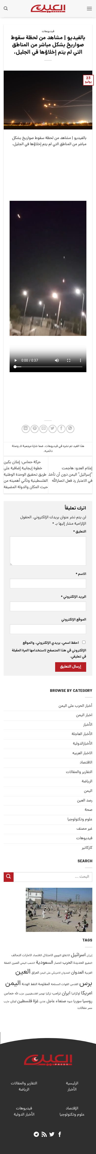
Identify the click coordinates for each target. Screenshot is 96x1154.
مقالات (82, 1008)
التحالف (16, 955)
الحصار (58, 963)
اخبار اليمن (84, 715)
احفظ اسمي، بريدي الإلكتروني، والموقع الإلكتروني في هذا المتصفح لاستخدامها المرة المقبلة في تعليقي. (49, 650)
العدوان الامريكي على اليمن (55, 973)
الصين (15, 963)
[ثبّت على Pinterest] (35, 429)
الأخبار (87, 725)
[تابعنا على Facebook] (59, 1135)
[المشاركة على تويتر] (52, 429)
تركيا (48, 993)
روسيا (87, 1001)
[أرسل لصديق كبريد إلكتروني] (43, 429)
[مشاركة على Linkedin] (26, 429)
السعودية (44, 962)
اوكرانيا (75, 993)
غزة (36, 1001)
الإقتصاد (72, 1109)
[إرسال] (9, 877)
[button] (89, 8)
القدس (74, 984)
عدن (43, 1001)
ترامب (56, 993)
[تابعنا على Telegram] (36, 1135)
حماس (9, 994)
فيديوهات (48, 31)
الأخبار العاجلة (82, 734)
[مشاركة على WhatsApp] (70, 429)
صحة (88, 810)
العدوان (77, 972)
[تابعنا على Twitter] (51, 1135)
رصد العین (84, 801)
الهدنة (26, 984)
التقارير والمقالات (79, 772)
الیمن (88, 791)
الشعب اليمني (27, 963)
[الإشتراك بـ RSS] (44, 1135)
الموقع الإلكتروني (73, 619)
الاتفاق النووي (62, 955)
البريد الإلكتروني (73, 597)
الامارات (27, 955)
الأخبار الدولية (24, 1115)
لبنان (13, 1001)
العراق (35, 973)
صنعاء (61, 1001)
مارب (6, 1002)
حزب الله (19, 994)
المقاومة (44, 984)
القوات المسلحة (60, 984)
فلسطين (24, 1001)
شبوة (69, 1002)
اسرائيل (78, 955)
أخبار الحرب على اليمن (75, 706)
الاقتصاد (86, 763)
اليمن (13, 983)
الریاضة (87, 782)
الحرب (67, 963)
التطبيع (88, 963)
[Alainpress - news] (48, 8)
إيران (89, 955)
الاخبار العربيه (82, 753)
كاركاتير (87, 848)
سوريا (77, 1001)
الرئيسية (72, 1084)
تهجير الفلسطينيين (35, 994)
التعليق (79, 531)
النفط (34, 984)
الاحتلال (48, 955)
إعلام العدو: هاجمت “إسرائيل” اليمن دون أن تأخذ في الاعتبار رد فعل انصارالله (70, 475)
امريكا (86, 993)
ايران (66, 993)
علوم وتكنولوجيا (79, 820)
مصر (90, 1008)
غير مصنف (84, 829)
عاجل (51, 1001)
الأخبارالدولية (82, 744)
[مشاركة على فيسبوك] (61, 429)
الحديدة (78, 963)
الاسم (81, 574)
